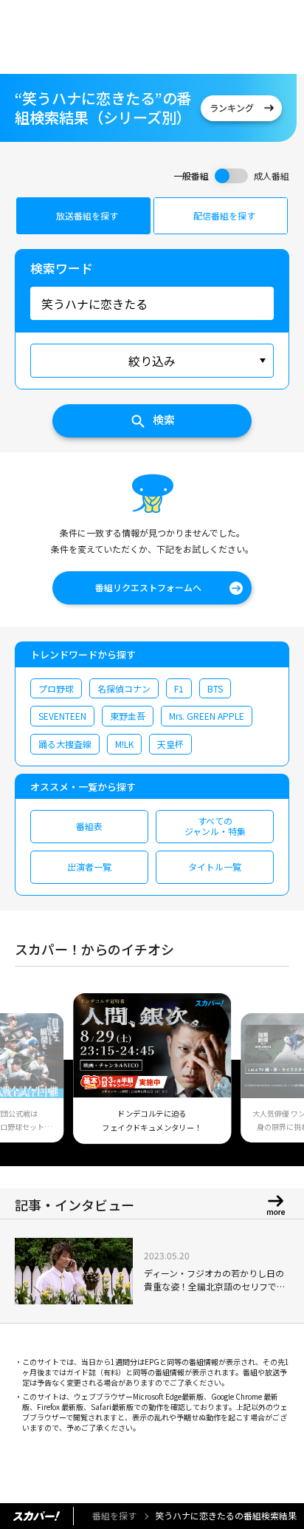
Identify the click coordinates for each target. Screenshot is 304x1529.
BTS (215, 688)
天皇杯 (170, 744)
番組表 (89, 826)
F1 (179, 688)
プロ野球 (56, 688)
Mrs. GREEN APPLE (206, 715)
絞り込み (152, 361)
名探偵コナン (124, 688)
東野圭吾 (127, 715)
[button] (31, 1077)
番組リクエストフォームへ (148, 587)
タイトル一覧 (214, 866)
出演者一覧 (89, 866)
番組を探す (114, 1515)
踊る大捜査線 (64, 744)
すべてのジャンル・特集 (215, 825)
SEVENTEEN (62, 715)
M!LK (124, 744)
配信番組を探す (224, 215)
